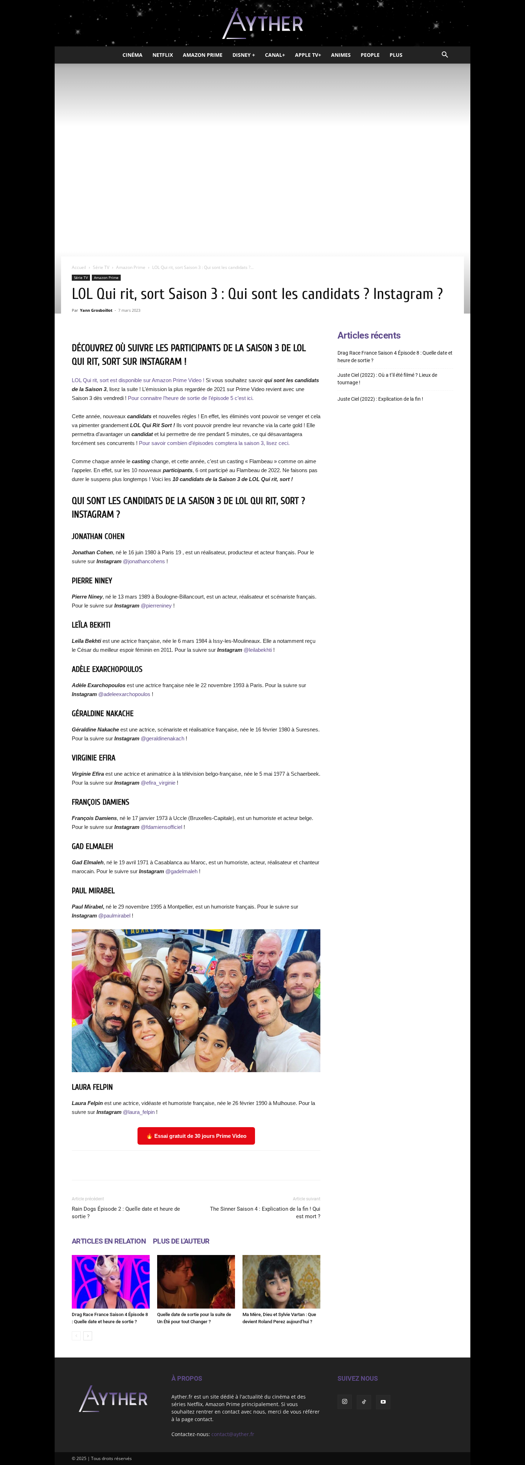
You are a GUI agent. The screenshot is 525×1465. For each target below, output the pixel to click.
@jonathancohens (144, 561)
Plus (396, 54)
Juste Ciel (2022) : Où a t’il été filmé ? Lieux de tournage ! (387, 378)
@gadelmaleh (181, 871)
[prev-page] (76, 1335)
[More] (286, 1165)
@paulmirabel (114, 915)
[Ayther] (262, 24)
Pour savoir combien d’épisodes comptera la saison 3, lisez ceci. (214, 443)
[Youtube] (383, 1402)
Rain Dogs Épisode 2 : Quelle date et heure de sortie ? (126, 1213)
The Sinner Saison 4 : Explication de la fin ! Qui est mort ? (265, 1213)
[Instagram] (345, 1402)
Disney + (243, 54)
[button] (444, 55)
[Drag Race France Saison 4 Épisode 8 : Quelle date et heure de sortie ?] (111, 1282)
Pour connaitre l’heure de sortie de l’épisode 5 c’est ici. (191, 398)
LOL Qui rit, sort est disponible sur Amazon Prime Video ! (138, 380)
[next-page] (87, 1335)
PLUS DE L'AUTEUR (181, 1241)
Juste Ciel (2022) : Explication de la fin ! (380, 399)
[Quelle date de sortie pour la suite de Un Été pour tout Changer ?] (196, 1282)
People (370, 54)
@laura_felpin (139, 1112)
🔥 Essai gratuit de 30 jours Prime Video (196, 1136)
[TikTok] (364, 1402)
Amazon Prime (202, 54)
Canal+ (275, 54)
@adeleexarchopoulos (124, 694)
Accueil (79, 267)
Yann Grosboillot (96, 310)
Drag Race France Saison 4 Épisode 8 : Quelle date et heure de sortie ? (395, 356)
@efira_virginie (158, 783)
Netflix (162, 54)
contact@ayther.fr (232, 1434)
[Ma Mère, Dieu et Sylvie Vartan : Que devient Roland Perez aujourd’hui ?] (281, 1282)
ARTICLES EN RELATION (109, 1241)
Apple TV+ (308, 54)
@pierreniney (156, 605)
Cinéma (132, 54)
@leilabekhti (258, 650)
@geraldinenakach (162, 738)
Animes (341, 54)
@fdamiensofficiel (161, 827)
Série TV (101, 267)
